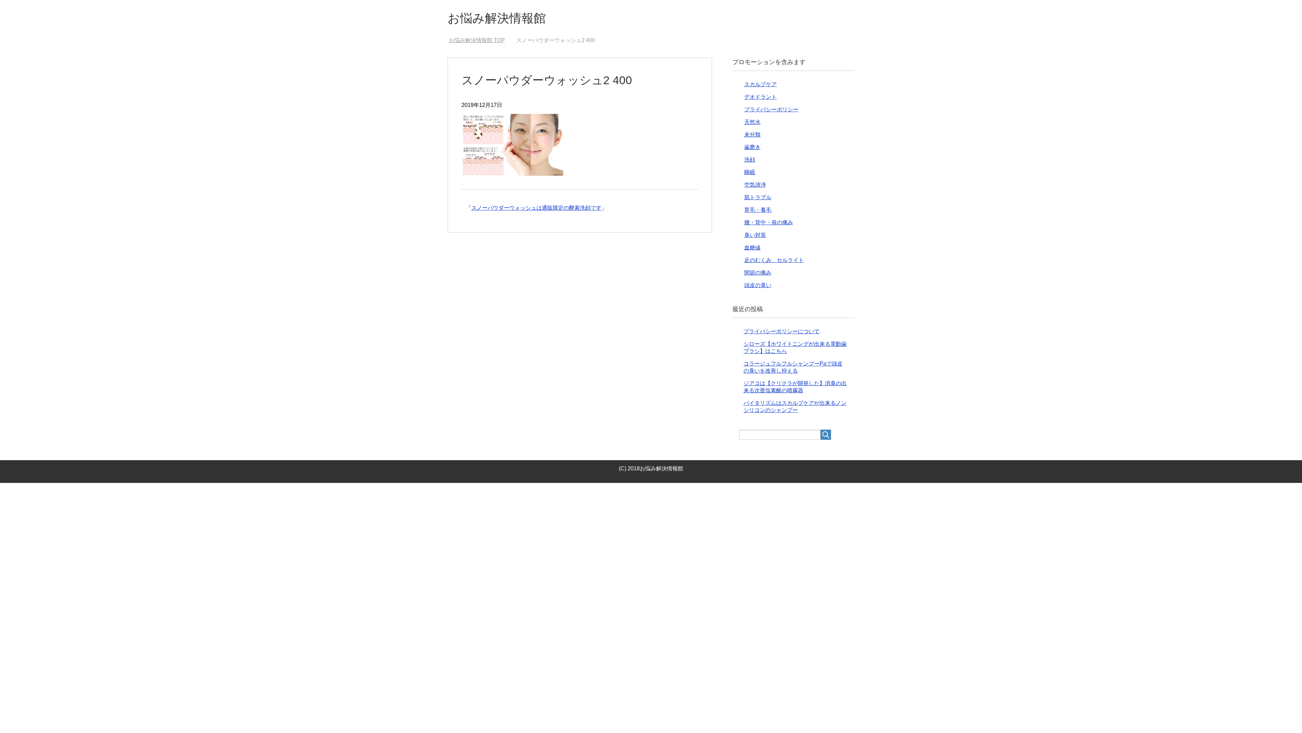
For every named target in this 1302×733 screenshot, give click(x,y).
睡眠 (749, 172)
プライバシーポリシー (771, 109)
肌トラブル (757, 197)
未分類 (752, 134)
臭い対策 (755, 235)
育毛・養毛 (757, 210)
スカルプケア (760, 84)
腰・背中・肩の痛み (768, 222)
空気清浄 (755, 185)
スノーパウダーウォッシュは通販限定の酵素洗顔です (536, 208)
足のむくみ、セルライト (774, 260)
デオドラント (760, 97)
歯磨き (752, 147)
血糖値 (752, 247)
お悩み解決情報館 (497, 18)
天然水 (752, 122)
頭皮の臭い (757, 285)
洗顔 (749, 160)
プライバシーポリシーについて (782, 331)
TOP (481, 40)
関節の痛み (757, 273)
